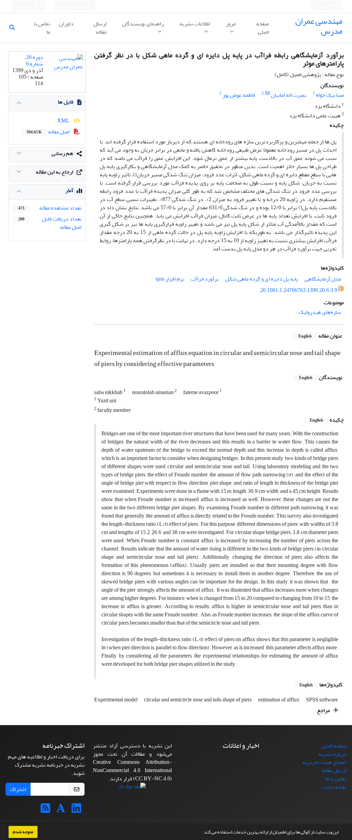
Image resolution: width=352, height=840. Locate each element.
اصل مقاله (48, 132)
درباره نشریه (332, 754)
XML (63, 121)
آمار (69, 190)
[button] (201, 833)
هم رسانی (62, 153)
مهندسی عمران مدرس (318, 26)
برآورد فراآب (205, 279)
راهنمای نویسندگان (143, 24)
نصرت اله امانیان (288, 95)
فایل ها (65, 102)
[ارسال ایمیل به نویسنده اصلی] (267, 93)
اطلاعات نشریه (194, 24)
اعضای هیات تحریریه (324, 762)
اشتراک (18, 789)
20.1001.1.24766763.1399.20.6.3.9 (298, 290)
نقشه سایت (334, 787)
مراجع (324, 710)
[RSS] (45, 810)
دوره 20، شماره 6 (34, 60)
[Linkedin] (76, 810)
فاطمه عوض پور (238, 95)
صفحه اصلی (262, 28)
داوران (66, 24)
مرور (231, 24)
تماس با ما (42, 28)
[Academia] (61, 810)
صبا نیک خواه (330, 95)
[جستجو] (14, 27)
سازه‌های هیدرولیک (320, 312)
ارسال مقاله (100, 28)
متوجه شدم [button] (23, 832)
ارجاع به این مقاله (54, 172)
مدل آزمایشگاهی (323, 279)
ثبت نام (25, 6)
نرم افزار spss (169, 279)
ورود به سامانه (73, 6)
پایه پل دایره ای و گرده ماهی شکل (261, 279)
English (325, 6)
